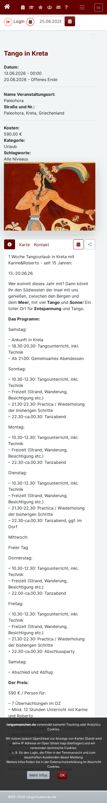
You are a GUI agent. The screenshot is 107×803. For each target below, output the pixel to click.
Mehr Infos (38, 775)
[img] (70, 21)
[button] (98, 7)
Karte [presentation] (24, 244)
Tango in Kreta (26, 53)
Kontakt (41, 244)
